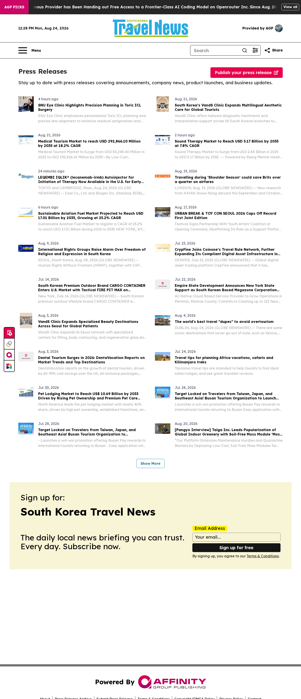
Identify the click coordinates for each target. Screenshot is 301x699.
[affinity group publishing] (9, 355)
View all (290, 7)
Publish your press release (243, 72)
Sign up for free (236, 547)
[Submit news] (9, 333)
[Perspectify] (9, 344)
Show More (150, 463)
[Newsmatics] (9, 365)
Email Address (210, 528)
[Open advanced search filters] (255, 50)
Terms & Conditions (263, 556)
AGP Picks (14, 7)
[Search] (244, 50)
